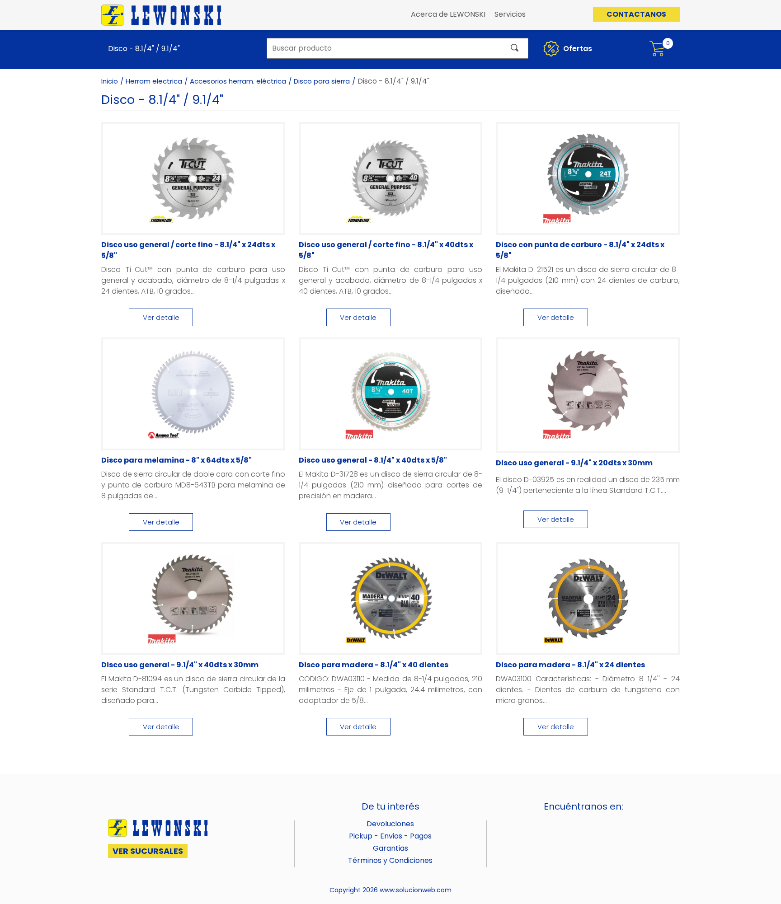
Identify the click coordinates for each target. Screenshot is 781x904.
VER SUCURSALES (148, 851)
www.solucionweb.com (416, 890)
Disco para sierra (322, 81)
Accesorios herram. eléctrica (238, 81)
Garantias (390, 848)
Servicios (510, 14)
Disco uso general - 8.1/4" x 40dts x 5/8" (373, 460)
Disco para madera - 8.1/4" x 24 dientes (570, 665)
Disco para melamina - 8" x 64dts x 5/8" (176, 460)
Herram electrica (154, 81)
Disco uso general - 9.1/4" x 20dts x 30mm (574, 463)
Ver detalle (161, 317)
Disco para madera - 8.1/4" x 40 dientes (373, 665)
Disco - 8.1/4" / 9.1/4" (144, 48)
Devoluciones (390, 824)
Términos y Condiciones (390, 860)
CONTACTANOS (636, 14)
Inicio (109, 81)
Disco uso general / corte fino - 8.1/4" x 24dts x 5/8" (188, 250)
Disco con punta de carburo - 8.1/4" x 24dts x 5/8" (580, 250)
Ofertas (576, 48)
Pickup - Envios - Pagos (390, 836)
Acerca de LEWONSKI (448, 14)
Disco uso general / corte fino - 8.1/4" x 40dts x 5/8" (386, 250)
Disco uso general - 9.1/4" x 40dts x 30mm (180, 665)
